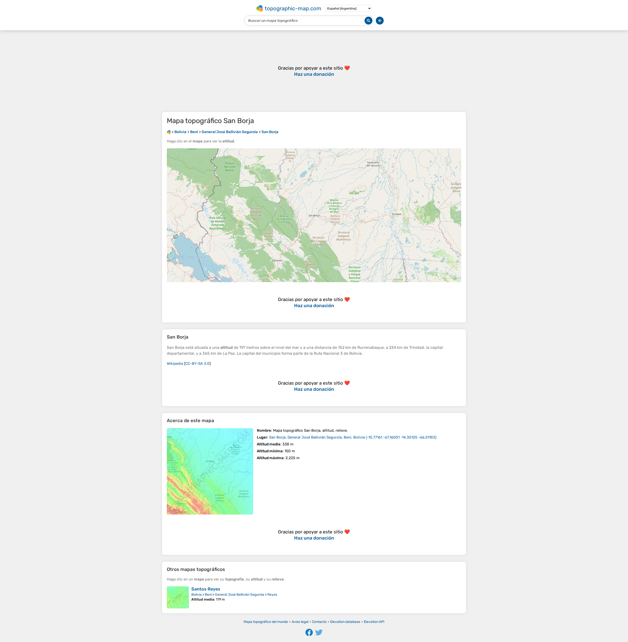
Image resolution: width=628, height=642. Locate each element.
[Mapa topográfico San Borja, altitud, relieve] (210, 471)
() (352, 437)
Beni (208, 594)
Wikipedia (175, 363)
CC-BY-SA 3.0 (197, 363)
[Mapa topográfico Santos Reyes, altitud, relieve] (178, 597)
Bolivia (196, 594)
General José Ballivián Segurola (239, 594)
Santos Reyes (205, 589)
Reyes (272, 594)
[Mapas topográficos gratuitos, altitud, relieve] (169, 132)
